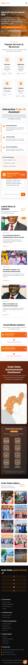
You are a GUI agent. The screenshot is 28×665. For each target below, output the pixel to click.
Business (12, 660)
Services (19, 660)
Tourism (5, 660)
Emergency (5, 663)
